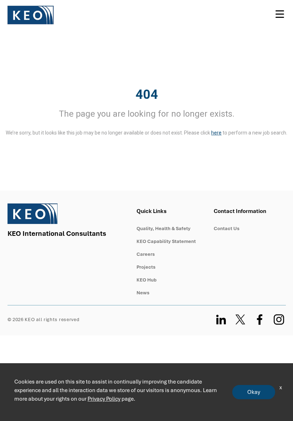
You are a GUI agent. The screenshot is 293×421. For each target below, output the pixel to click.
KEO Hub (146, 280)
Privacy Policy (104, 398)
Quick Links (151, 211)
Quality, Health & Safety (163, 228)
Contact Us (226, 228)
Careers (145, 254)
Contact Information (240, 211)
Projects (145, 267)
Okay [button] (253, 392)
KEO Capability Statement (166, 241)
